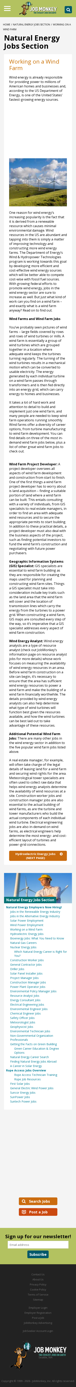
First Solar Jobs (20, 1084)
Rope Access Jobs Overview (26, 1070)
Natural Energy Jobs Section (31, 24)
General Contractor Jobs (26, 964)
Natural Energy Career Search (29, 1057)
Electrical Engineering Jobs (27, 1004)
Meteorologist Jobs (22, 1022)
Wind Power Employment (26, 925)
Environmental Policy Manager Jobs (33, 991)
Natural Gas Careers (23, 943)
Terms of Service (38, 1294)
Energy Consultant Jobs (25, 1000)
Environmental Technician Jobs (30, 1031)
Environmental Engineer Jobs (29, 1009)
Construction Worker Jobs (27, 960)
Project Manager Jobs (24, 978)
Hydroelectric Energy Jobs (27, 934)
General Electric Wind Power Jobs (32, 1088)
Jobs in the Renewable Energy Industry (35, 912)
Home (6, 24)
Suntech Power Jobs (23, 1101)
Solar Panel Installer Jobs (26, 973)
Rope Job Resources (27, 1079)
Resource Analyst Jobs (24, 996)
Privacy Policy (38, 1284)
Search (68, 9)
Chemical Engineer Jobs (25, 1013)
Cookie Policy (38, 1289)
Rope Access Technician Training (35, 1075)
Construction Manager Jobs (28, 982)
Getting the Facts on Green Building (33, 1044)
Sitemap (38, 1299)
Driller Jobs (17, 969)
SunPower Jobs (20, 1097)
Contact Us (38, 1274)
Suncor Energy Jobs (22, 1092)
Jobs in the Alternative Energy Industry (35, 916)
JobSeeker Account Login (38, 1331)
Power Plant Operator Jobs (27, 987)
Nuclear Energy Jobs (23, 947)
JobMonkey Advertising (38, 1323)
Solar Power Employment (27, 920)
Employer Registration (38, 1313)
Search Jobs (39, 1201)
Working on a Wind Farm (26, 929)
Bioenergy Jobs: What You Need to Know (37, 938)
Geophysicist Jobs (21, 1027)
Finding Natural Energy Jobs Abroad (33, 1061)
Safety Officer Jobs (22, 1018)
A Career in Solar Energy (26, 1066)
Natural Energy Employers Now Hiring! (34, 907)
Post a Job (38, 1212)
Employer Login (38, 1307)
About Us (38, 1279)
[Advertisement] (38, 1153)
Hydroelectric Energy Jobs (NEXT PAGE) (35, 856)
